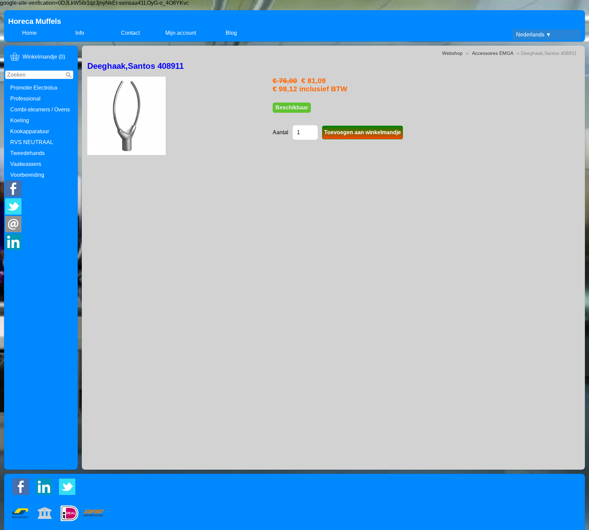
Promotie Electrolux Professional (34, 93)
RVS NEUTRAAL (31, 142)
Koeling (19, 120)
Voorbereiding (27, 175)
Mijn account (180, 33)
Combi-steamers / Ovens (40, 109)
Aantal (280, 132)
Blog (231, 33)
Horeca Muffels (34, 21)
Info (79, 33)
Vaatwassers (25, 164)
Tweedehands (27, 153)
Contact (130, 33)
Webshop (452, 53)
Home (29, 33)
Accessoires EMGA (492, 53)
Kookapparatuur (29, 131)
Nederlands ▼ (533, 34)
